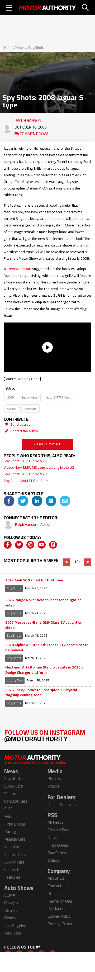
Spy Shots (36, 47)
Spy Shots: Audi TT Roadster (26, 480)
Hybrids (11, 816)
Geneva (10, 918)
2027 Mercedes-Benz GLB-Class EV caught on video (43, 625)
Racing (10, 831)
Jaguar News (29, 397)
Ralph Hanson (28, 119)
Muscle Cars (15, 839)
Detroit (10, 910)
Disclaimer (57, 908)
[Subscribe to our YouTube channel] (42, 545)
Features (12, 877)
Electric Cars (15, 854)
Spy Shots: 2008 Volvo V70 (25, 460)
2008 (10, 397)
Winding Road (28, 378)
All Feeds (56, 822)
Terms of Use (60, 901)
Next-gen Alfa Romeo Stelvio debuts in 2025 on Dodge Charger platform (45, 670)
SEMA (9, 895)
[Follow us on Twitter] (19, 545)
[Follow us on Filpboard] (53, 545)
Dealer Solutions (62, 804)
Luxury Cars (15, 680)
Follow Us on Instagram (45, 735)
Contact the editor (24, 431)
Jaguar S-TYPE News (58, 397)
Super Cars (13, 786)
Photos (54, 778)
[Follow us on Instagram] (30, 545)
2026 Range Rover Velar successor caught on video (43, 603)
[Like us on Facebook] (8, 545)
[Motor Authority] (47, 7)
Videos (10, 794)
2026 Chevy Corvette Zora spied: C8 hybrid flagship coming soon (41, 692)
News (21, 47)
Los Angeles (15, 925)
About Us (56, 878)
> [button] (87, 562)
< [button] (66, 562)
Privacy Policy (60, 924)
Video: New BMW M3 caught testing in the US (39, 467)
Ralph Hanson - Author (33, 524)
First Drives (14, 824)
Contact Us (58, 886)
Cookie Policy (59, 916)
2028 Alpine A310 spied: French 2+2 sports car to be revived (46, 647)
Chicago (11, 903)
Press (53, 893)
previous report (19, 268)
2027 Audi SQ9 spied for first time (34, 580)
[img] (9, 501)
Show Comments (48, 443)
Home (9, 47)
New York (12, 933)
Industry (11, 847)
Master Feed (59, 830)
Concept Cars (15, 801)
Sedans (11, 408)
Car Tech (11, 869)
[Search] (85, 7)
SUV (8, 809)
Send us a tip (20, 424)
